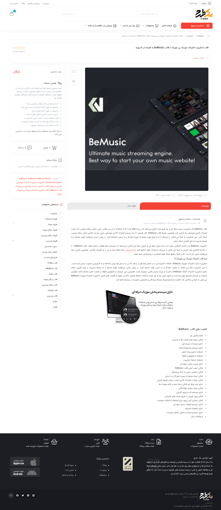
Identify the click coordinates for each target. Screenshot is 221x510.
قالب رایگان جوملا (50, 279)
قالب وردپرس (52, 296)
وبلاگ (104, 465)
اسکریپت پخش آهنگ (53, 186)
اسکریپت (189, 36)
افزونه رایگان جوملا (50, 230)
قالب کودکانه (52, 290)
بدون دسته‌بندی (51, 246)
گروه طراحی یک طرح (190, 496)
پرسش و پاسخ (34, 3)
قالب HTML (52, 263)
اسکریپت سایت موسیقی (34, 186)
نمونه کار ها (69, 465)
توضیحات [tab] (205, 206)
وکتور (55, 307)
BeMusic (23, 178)
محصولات (200, 36)
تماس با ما (14, 3)
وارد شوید (193, 3)
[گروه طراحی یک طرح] (204, 14)
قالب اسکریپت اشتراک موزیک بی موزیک (33, 190)
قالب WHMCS (51, 268)
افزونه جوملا (52, 224)
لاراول (59, 194)
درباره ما (46, 3)
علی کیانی (209, 503)
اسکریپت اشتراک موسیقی (27, 182)
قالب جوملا (53, 274)
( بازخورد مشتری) (19, 51)
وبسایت (128, 250)
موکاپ (55, 301)
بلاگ (23, 3)
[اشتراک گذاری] (74, 81)
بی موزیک (20, 186)
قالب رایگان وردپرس (49, 285)
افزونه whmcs (51, 219)
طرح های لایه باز (50, 257)
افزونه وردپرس (51, 241)
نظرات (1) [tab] (132, 206)
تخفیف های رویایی (49, 252)
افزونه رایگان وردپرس (49, 235)
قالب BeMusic (56, 190)
